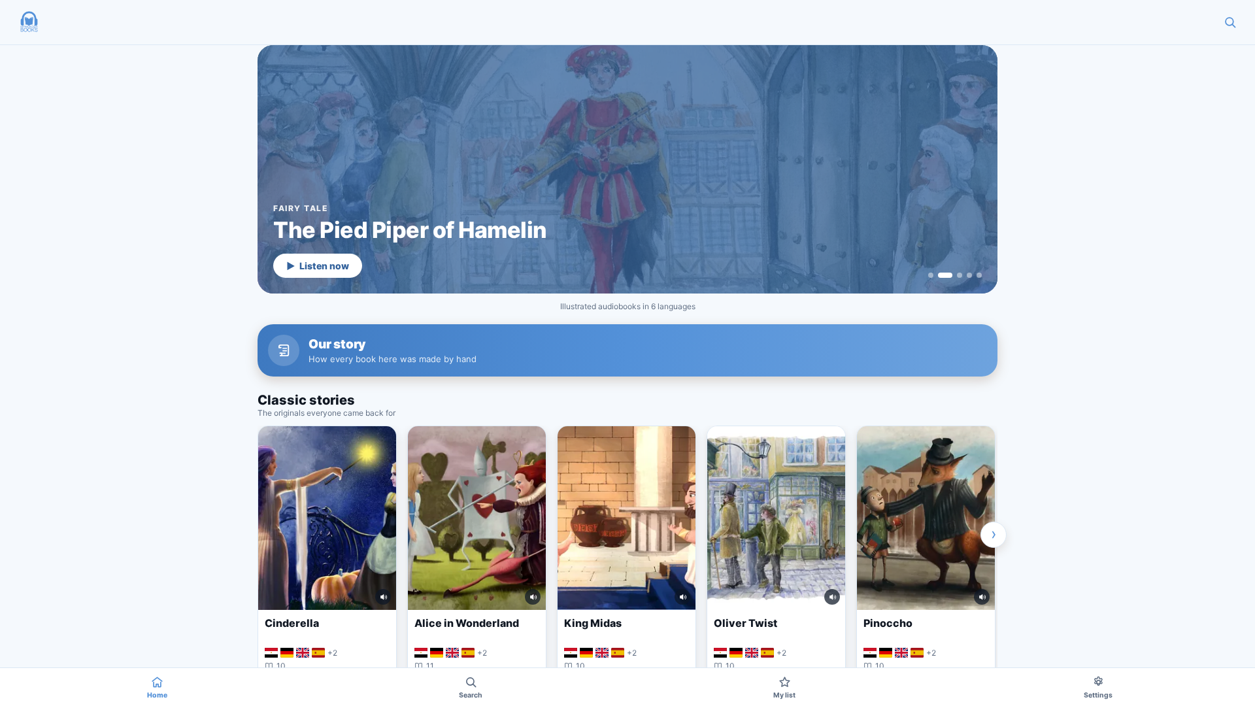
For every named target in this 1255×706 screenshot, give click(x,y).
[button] (28, 22)
